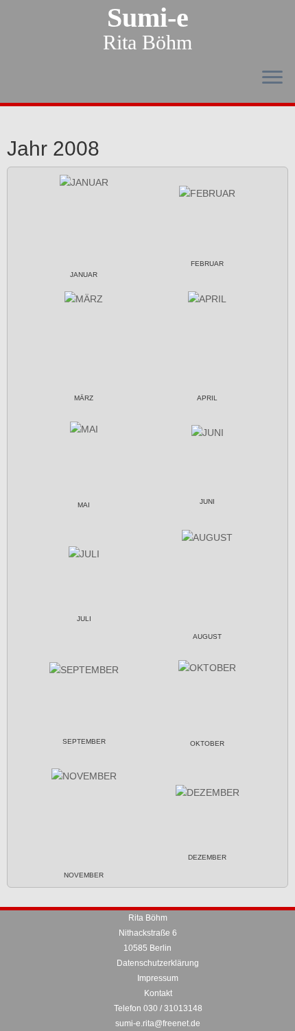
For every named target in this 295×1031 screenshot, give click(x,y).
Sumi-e (148, 18)
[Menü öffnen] (272, 78)
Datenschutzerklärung (158, 963)
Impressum (157, 978)
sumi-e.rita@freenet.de (157, 1023)
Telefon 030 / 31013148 (158, 1008)
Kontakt (158, 993)
